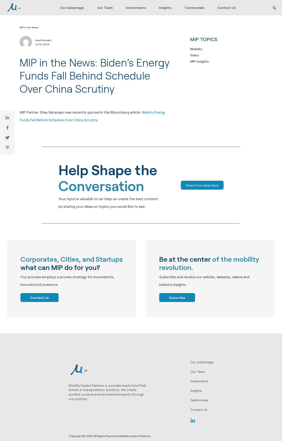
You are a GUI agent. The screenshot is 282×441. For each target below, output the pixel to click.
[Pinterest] (7, 147)
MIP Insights (199, 61)
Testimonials (194, 8)
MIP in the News (29, 27)
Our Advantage (72, 8)
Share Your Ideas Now (202, 185)
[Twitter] (7, 137)
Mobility (196, 49)
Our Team (105, 8)
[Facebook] (7, 128)
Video (194, 55)
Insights (165, 8)
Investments (136, 8)
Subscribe (177, 298)
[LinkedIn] (192, 421)
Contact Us (226, 8)
